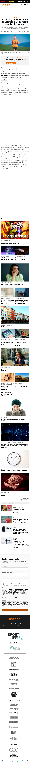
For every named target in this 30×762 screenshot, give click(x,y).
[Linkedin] (12, 761)
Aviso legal (19, 625)
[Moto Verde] (14, 684)
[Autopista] (14, 658)
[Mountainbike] (4, 1)
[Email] (27, 761)
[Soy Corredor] (21, 1)
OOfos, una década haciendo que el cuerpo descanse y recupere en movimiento (20, 531)
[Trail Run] (14, 709)
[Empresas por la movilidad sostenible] (15, 648)
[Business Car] (14, 670)
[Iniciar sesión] (25, 4)
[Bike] (14, 722)
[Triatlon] (5, 5)
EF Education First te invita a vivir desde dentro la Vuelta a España (19, 510)
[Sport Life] (14, 694)
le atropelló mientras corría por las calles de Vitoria (15, 71)
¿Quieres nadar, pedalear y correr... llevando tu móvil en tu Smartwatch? (21, 520)
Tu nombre (4, 566)
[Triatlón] (13, 705)
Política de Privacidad (19, 589)
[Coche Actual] (14, 664)
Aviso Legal (11, 589)
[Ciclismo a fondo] (11, 1)
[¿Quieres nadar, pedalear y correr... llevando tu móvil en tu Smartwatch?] (6, 519)
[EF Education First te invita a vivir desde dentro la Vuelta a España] (6, 508)
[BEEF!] (14, 744)
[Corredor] (13, 700)
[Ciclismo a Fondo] (13, 717)
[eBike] (14, 738)
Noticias (15, 17)
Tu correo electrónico (7, 572)
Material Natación (15, 539)
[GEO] (14, 750)
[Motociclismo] (14, 688)
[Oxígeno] (14, 727)
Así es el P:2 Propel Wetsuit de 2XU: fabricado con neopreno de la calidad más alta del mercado (21, 544)
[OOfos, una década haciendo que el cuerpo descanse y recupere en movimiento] (6, 529)
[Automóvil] (14, 680)
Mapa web (25, 625)
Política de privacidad (12, 625)
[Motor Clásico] (14, 675)
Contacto (5, 625)
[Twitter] (7, 761)
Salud (14, 527)
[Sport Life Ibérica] (15, 636)
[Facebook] (2, 761)
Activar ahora (10, 63)
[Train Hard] (14, 732)
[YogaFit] (13, 712)
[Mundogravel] (14, 755)
